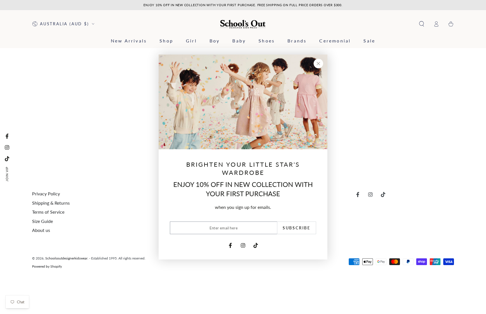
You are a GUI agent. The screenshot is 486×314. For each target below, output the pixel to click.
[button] (421, 24)
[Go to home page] (243, 23)
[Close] (318, 63)
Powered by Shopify (47, 266)
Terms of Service (48, 211)
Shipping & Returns (51, 202)
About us (41, 230)
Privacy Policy (46, 193)
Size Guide (42, 221)
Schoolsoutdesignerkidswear (66, 258)
